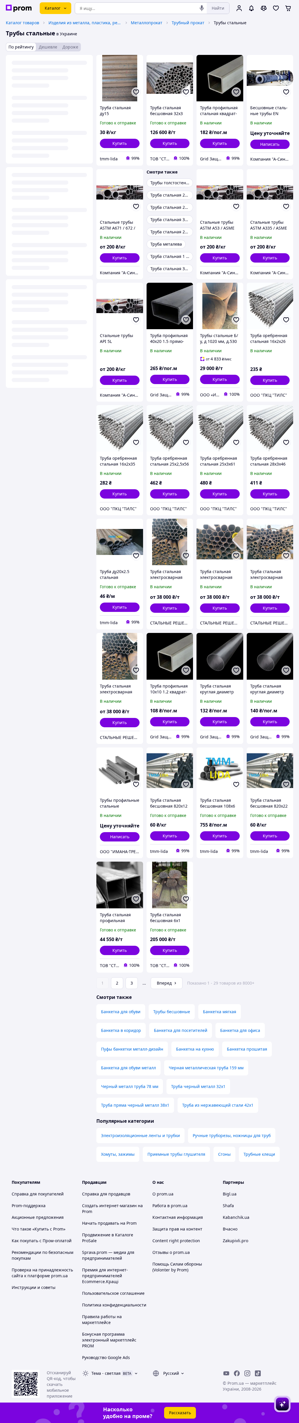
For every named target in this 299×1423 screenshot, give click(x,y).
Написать (269, 144)
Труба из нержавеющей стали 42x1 (217, 1105)
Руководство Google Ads (106, 1357)
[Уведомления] (251, 8)
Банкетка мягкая (219, 1011)
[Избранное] (276, 8)
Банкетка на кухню (195, 1049)
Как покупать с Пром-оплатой (42, 1240)
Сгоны (224, 1154)
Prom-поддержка (29, 1205)
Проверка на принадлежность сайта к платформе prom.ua (42, 1272)
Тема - (106, 1373)
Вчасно (230, 1229)
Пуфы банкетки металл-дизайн (132, 1049)
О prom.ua (162, 1194)
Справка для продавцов (106, 1194)
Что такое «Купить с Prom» (38, 1229)
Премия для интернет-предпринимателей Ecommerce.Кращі (105, 1275)
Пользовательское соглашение (113, 1293)
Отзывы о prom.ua (171, 1252)
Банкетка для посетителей (180, 1030)
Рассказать (180, 1412)
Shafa (228, 1205)
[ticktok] (257, 1373)
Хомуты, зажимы (118, 1154)
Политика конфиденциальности (114, 1305)
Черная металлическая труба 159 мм (206, 1067)
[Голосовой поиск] (202, 8)
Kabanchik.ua (236, 1217)
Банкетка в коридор (121, 1030)
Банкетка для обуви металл (128, 1067)
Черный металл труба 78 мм (129, 1086)
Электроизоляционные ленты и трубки (140, 1135)
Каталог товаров (22, 22)
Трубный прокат (188, 22)
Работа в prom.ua (169, 1205)
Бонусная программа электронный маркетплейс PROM (109, 1340)
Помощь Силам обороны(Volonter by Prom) (177, 1267)
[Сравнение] (264, 8)
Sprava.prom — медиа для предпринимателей (108, 1255)
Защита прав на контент (177, 1229)
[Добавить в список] (136, 92)
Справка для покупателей (38, 1194)
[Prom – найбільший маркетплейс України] (19, 8)
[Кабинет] (239, 8)
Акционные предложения (38, 1217)
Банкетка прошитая (247, 1049)
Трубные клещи (259, 1154)
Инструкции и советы (33, 1287)
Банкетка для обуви (120, 1011)
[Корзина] (288, 8)
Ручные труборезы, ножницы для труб (232, 1135)
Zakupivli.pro (235, 1240)
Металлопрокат (146, 22)
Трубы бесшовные (171, 1011)
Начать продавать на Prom (109, 1223)
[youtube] (226, 1373)
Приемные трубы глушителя (176, 1154)
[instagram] (247, 1373)
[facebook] (236, 1373)
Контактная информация (177, 1217)
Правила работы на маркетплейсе (102, 1319)
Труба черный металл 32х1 (198, 1086)
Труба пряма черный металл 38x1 (135, 1105)
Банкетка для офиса (240, 1030)
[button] (120, 143)
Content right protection (176, 1240)
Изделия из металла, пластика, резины (84, 22)
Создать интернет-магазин (109, 1205)
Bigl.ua (230, 1194)
